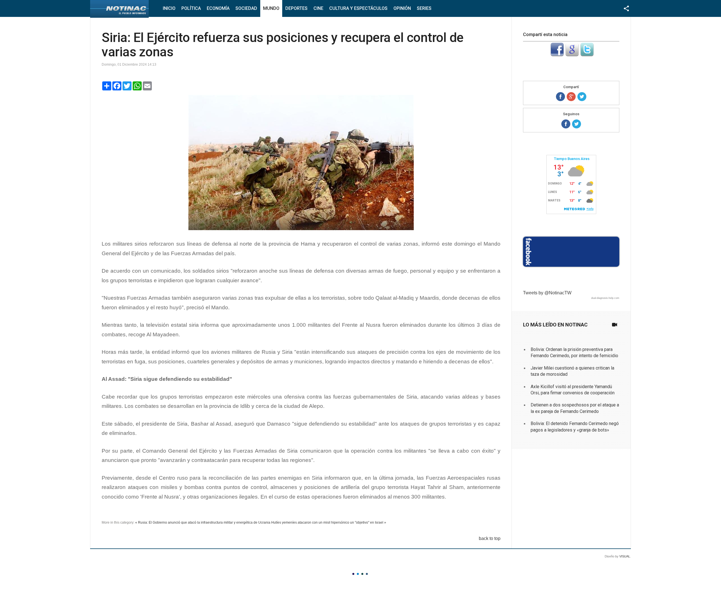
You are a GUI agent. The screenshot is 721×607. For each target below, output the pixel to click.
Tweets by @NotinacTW (547, 292)
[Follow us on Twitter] (576, 123)
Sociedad (246, 8)
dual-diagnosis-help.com (605, 298)
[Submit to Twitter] (587, 54)
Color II (358, 574)
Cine (318, 8)
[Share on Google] (571, 96)
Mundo (271, 8)
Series (424, 8)
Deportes (296, 8)
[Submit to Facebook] (557, 54)
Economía (218, 8)
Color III (362, 574)
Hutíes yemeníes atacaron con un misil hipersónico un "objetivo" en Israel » (328, 522)
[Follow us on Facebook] (565, 123)
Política (191, 8)
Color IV (367, 574)
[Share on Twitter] (581, 96)
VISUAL (624, 556)
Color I (353, 574)
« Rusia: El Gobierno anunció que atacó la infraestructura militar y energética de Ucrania (202, 522)
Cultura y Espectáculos (358, 8)
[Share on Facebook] (560, 96)
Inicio (169, 8)
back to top (489, 538)
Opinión (402, 8)
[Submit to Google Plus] (572, 54)
